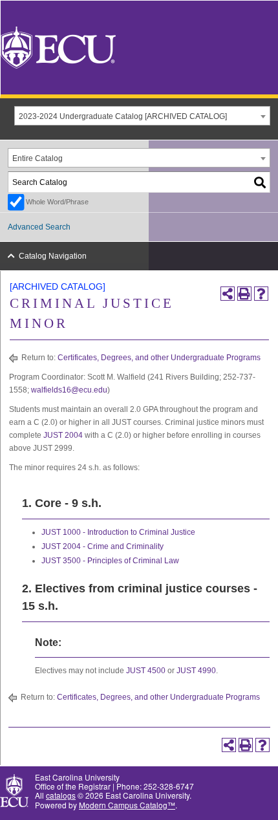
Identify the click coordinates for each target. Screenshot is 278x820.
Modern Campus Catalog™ (127, 804)
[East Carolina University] (58, 46)
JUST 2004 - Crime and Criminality (102, 546)
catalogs (61, 795)
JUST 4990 (196, 670)
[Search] (260, 182)
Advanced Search (39, 227)
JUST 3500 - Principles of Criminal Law (110, 560)
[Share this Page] (227, 293)
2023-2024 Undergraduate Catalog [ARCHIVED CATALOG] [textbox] (123, 116)
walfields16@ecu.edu (69, 389)
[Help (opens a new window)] (261, 293)
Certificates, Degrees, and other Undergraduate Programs (159, 357)
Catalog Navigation (53, 256)
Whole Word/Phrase (57, 202)
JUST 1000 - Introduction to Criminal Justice (118, 532)
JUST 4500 (146, 670)
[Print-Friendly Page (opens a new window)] (244, 293)
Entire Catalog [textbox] (37, 158)
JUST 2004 (63, 435)
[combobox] (142, 115)
